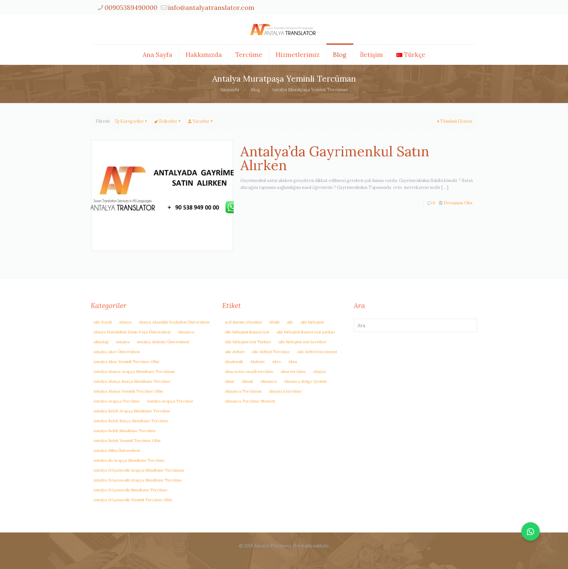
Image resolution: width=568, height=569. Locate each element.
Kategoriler (132, 121)
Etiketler (168, 121)
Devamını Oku (458, 203)
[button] (530, 531)
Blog (255, 89)
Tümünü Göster (456, 121)
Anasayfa (230, 89)
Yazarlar (201, 121)
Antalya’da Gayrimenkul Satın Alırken (334, 158)
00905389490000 (131, 7)
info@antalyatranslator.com (211, 7)
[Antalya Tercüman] (284, 29)
